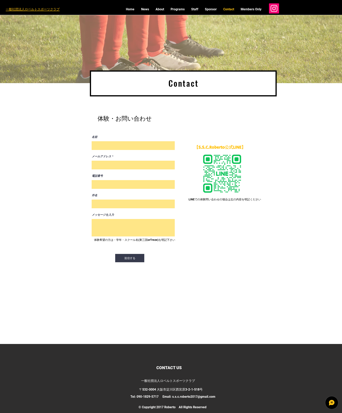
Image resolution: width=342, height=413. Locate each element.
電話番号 (97, 175)
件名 (94, 195)
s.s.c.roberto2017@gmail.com (193, 397)
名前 (94, 136)
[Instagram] (274, 8)
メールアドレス (101, 156)
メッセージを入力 (103, 214)
